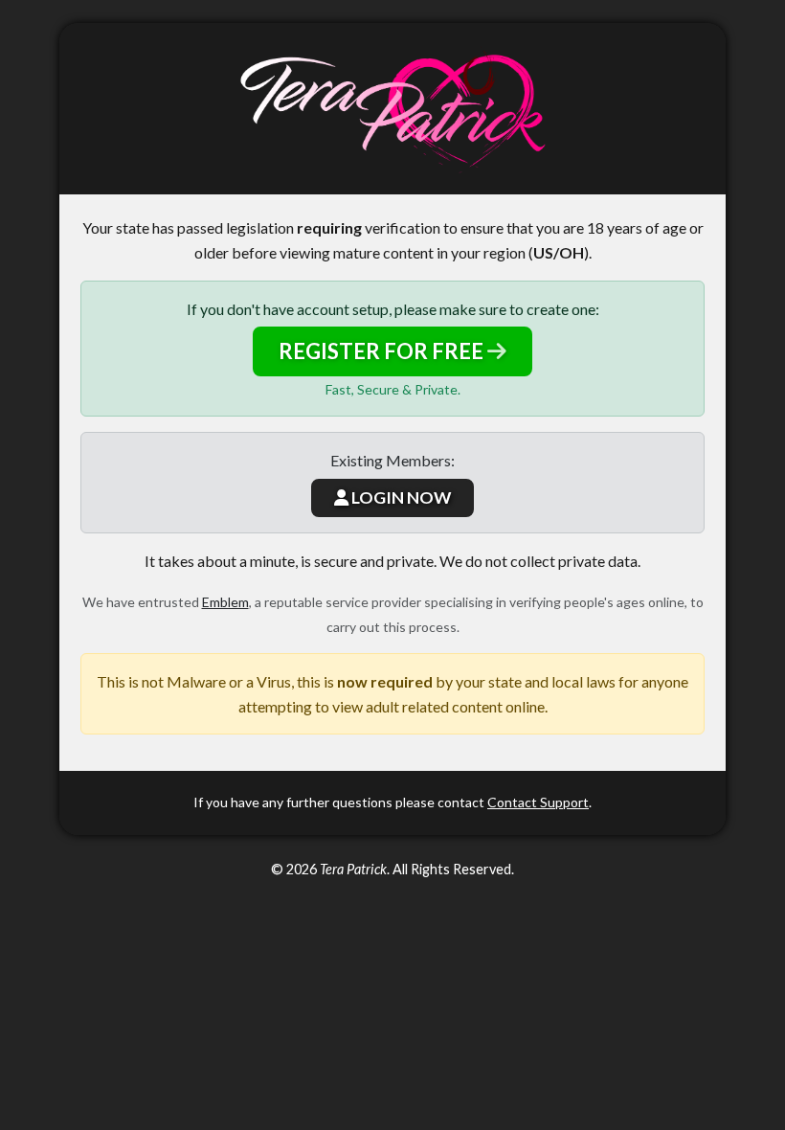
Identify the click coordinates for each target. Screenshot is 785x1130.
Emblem (225, 602)
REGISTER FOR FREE (383, 351)
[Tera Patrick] (392, 108)
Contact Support (538, 802)
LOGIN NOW (399, 497)
